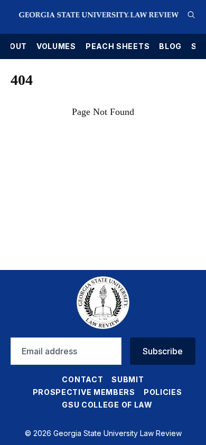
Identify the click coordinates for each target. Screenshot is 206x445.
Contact (82, 379)
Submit (127, 379)
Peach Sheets (117, 46)
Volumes (56, 46)
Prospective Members (84, 392)
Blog (170, 46)
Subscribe (163, 351)
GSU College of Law (107, 404)
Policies (163, 392)
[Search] (191, 15)
